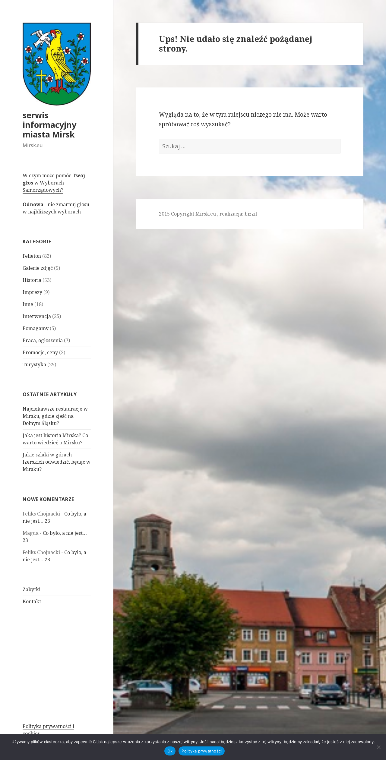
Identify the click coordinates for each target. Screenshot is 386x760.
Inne (28, 304)
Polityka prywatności (202, 751)
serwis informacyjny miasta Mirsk (49, 124)
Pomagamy (36, 328)
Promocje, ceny (40, 352)
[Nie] (378, 747)
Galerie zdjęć (38, 268)
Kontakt (32, 601)
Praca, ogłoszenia (43, 340)
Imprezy (32, 292)
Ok (170, 751)
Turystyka (34, 364)
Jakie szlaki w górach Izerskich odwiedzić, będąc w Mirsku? (56, 461)
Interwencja (37, 316)
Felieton (32, 256)
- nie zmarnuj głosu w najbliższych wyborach (56, 208)
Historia (32, 280)
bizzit (251, 213)
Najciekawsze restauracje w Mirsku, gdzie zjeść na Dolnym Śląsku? (55, 416)
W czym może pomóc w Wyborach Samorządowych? (54, 182)
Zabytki (31, 589)
